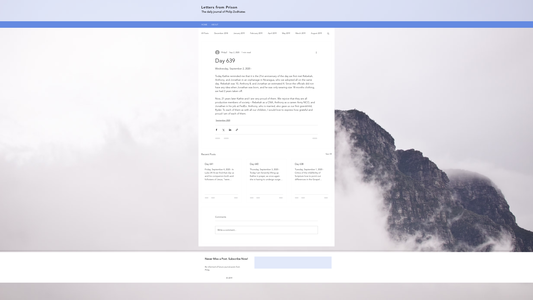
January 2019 (239, 33)
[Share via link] (237, 129)
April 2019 (272, 33)
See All (329, 154)
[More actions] (316, 52)
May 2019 (286, 33)
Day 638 (299, 164)
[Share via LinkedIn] (230, 129)
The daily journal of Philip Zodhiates (223, 11)
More (313, 33)
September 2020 (223, 120)
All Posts (205, 33)
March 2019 (300, 33)
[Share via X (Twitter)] (223, 129)
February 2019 (256, 33)
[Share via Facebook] (216, 129)
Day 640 (254, 164)
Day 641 (209, 164)
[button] (328, 33)
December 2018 (221, 33)
